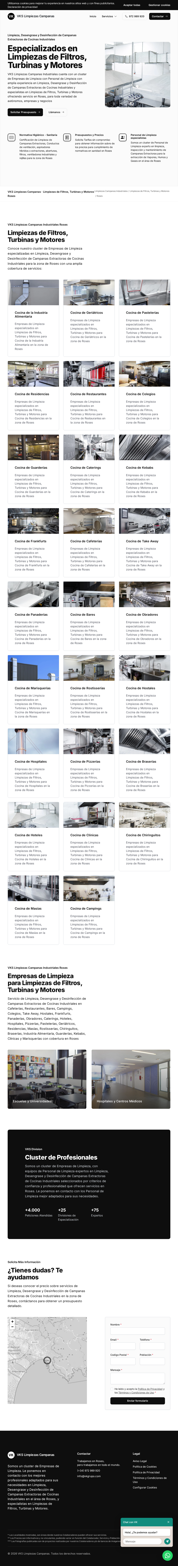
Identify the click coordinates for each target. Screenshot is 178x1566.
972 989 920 (136, 16)
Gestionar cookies (159, 4)
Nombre (116, 1324)
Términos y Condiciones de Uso (136, 1392)
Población (146, 1354)
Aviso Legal (140, 1461)
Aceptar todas (131, 4)
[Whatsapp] (167, 1555)
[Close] (168, 1522)
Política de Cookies (145, 1466)
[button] (47, 1360)
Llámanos (54, 112)
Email (114, 1339)
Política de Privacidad (150, 1388)
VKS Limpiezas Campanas (35, 16)
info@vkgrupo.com (89, 1476)
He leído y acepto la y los (140, 1390)
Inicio (93, 16)
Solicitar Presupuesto (23, 112)
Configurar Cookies (145, 1487)
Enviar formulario (137, 1400)
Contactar (158, 16)
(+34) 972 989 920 (88, 1470)
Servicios (107, 16)
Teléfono (146, 1339)
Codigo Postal (119, 1354)
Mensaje (116, 1369)
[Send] (167, 1541)
